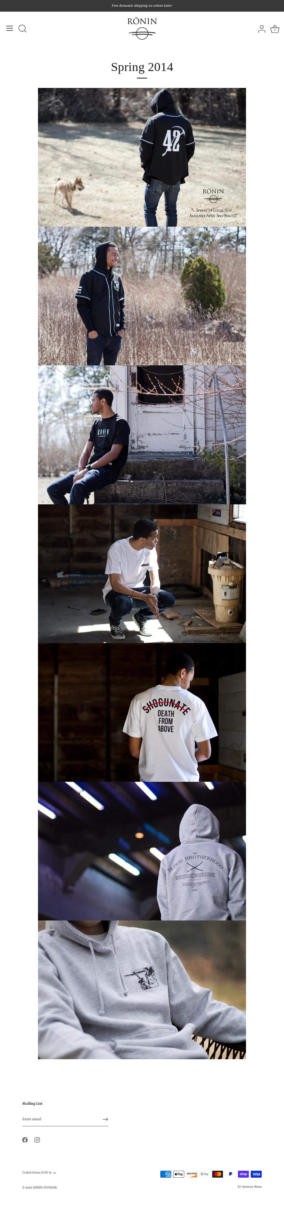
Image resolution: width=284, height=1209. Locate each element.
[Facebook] (25, 1140)
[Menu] (10, 28)
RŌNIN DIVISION (44, 1187)
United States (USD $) (36, 1172)
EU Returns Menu (249, 1186)
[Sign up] (105, 1119)
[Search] (22, 29)
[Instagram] (37, 1140)
